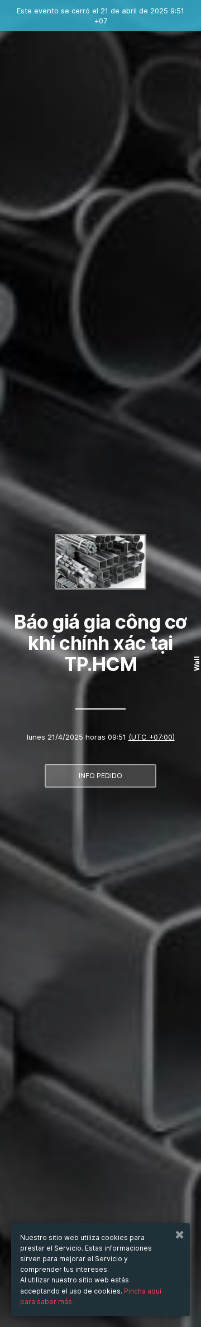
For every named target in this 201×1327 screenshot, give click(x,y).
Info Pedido (100, 775)
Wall (197, 663)
